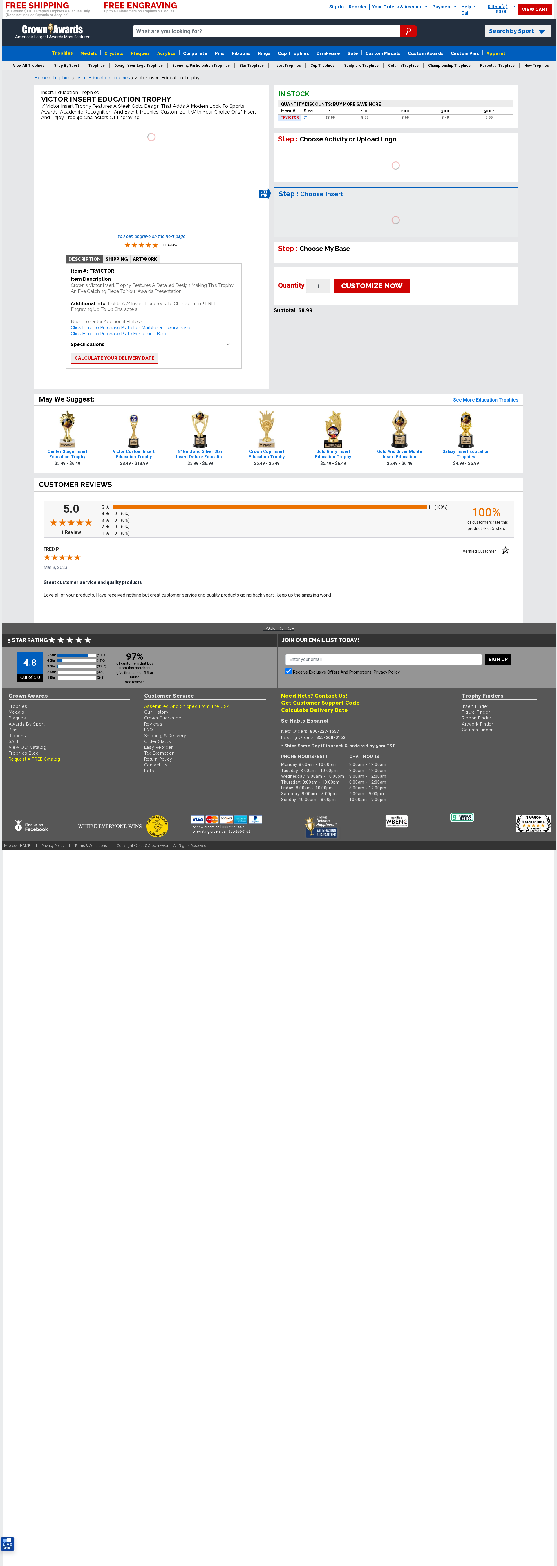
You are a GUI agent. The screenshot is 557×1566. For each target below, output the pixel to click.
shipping (117, 259)
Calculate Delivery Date (314, 710)
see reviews (135, 682)
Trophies (62, 53)
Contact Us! (331, 696)
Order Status (157, 741)
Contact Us (156, 764)
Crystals (114, 53)
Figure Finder (476, 712)
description (84, 259)
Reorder (358, 7)
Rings (264, 53)
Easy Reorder (158, 747)
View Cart (535, 9)
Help (466, 7)
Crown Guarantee (163, 717)
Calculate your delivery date (115, 358)
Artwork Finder (477, 723)
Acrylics (166, 53)
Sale (353, 53)
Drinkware (328, 53)
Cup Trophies (293, 53)
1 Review (80, 532)
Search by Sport (511, 31)
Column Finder (477, 729)
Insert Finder (475, 706)
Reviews (153, 723)
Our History (156, 712)
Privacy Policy (387, 672)
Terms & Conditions (91, 845)
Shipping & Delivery (165, 735)
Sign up (498, 659)
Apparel (496, 53)
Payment (442, 7)
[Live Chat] (8, 1544)
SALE (14, 741)
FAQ (148, 729)
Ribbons (241, 53)
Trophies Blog (24, 752)
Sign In (336, 7)
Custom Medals (383, 53)
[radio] (279, 507)
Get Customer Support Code (320, 703)
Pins (220, 53)
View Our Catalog (27, 747)
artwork (145, 259)
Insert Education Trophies (102, 77)
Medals (88, 53)
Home (41, 77)
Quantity (291, 285)
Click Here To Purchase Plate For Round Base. (119, 333)
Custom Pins (465, 53)
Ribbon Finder (476, 717)
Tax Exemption (159, 752)
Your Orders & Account (398, 7)
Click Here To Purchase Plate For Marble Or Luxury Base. (131, 327)
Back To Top (278, 628)
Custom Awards (425, 53)
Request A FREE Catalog (34, 759)
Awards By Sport (27, 723)
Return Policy (158, 759)
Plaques (140, 53)
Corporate (195, 53)
